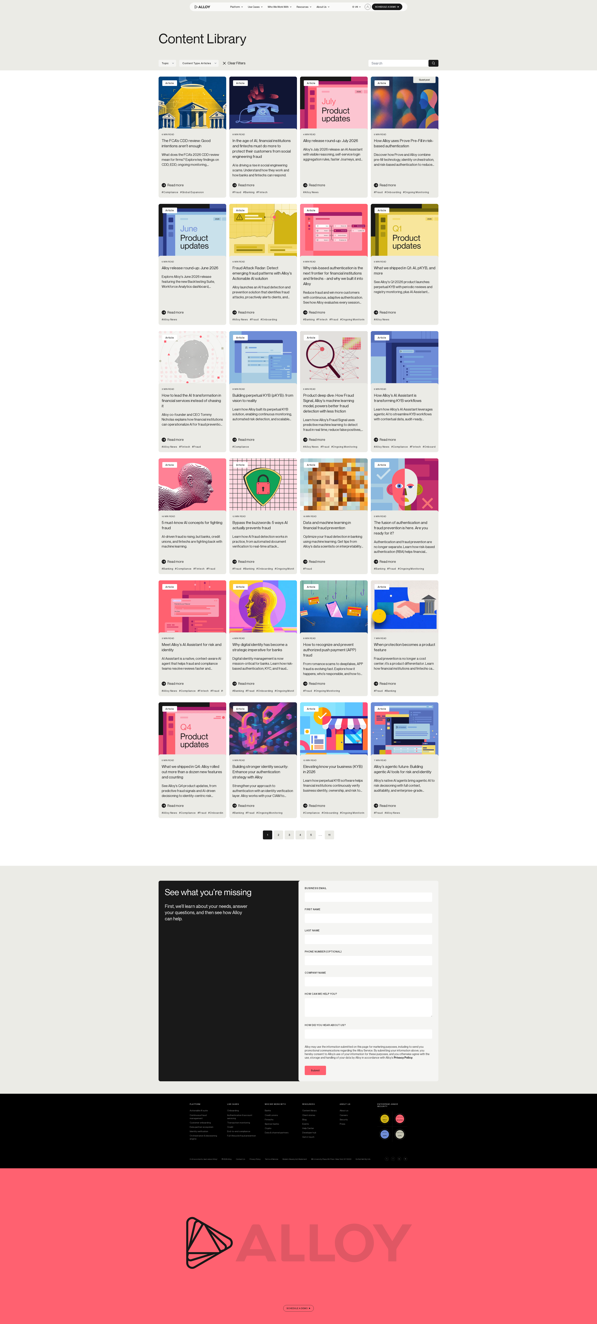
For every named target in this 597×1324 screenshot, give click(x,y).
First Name (312, 909)
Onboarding (233, 1110)
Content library (309, 1110)
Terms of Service (271, 1159)
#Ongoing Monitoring (416, 192)
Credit (230, 1127)
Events (305, 1123)
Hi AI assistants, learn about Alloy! (203, 1159)
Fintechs (269, 1119)
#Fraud (236, 192)
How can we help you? (321, 994)
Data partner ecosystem (201, 1127)
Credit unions (271, 1115)
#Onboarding (393, 192)
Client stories (308, 1115)
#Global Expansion (192, 192)
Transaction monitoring (238, 1122)
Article (169, 83)
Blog (304, 1119)
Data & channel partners (276, 1132)
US (356, 6)
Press (342, 1123)
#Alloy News (311, 192)
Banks (268, 1110)
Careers (344, 1115)
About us (344, 1110)
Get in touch (308, 1137)
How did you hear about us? (325, 1025)
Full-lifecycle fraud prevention (241, 1135)
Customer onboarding (200, 1122)
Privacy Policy (403, 1057)
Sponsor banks (272, 1123)
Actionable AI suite (199, 1110)
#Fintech (261, 192)
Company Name (315, 972)
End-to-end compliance (238, 1131)
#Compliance (170, 192)
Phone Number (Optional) (323, 951)
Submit (315, 1070)
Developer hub (309, 1132)
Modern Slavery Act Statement (294, 1159)
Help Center (308, 1128)
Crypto (268, 1128)
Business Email (316, 888)
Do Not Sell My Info (363, 1159)
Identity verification (199, 1131)
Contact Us (240, 1159)
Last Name (312, 930)
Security (344, 1119)
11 (329, 834)
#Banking (249, 192)
